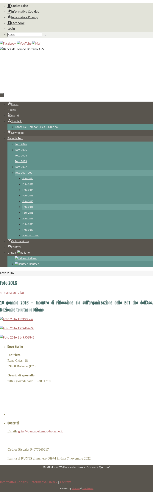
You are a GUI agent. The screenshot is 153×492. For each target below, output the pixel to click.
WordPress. (87, 488)
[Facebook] (8, 44)
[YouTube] (24, 44)
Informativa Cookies (14, 482)
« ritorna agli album (13, 293)
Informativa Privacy (44, 482)
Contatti (65, 482)
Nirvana (76, 488)
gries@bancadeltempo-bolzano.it (40, 431)
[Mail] (36, 44)
